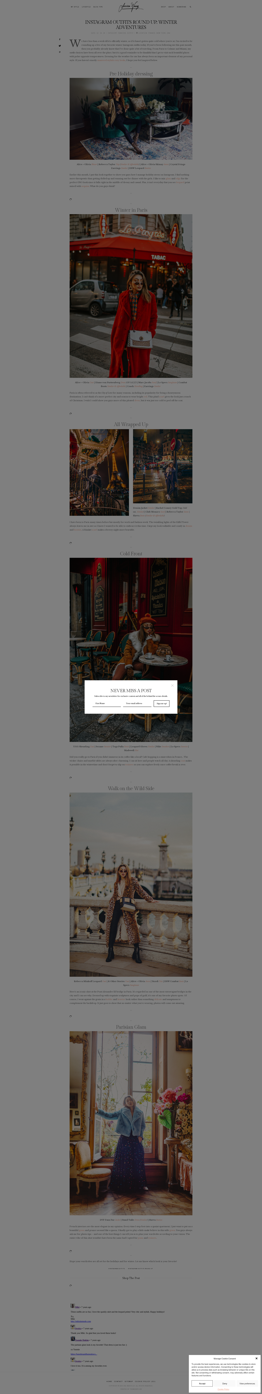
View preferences (247, 1383)
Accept (202, 1383)
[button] (256, 1358)
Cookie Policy (223, 1389)
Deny (224, 1383)
